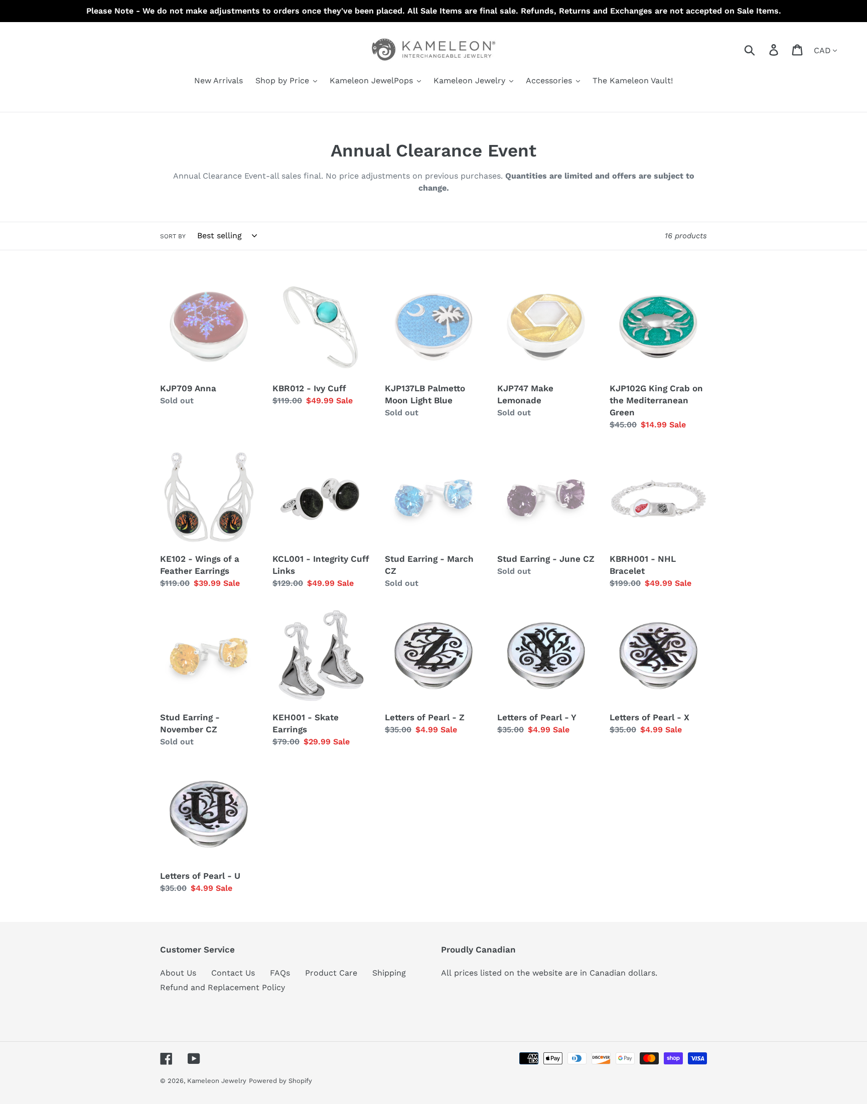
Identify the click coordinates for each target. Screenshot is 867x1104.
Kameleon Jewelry (216, 1080)
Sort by (173, 236)
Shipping (389, 973)
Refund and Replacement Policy (222, 987)
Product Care (331, 973)
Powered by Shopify (280, 1080)
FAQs (280, 973)
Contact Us (233, 973)
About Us (178, 973)
